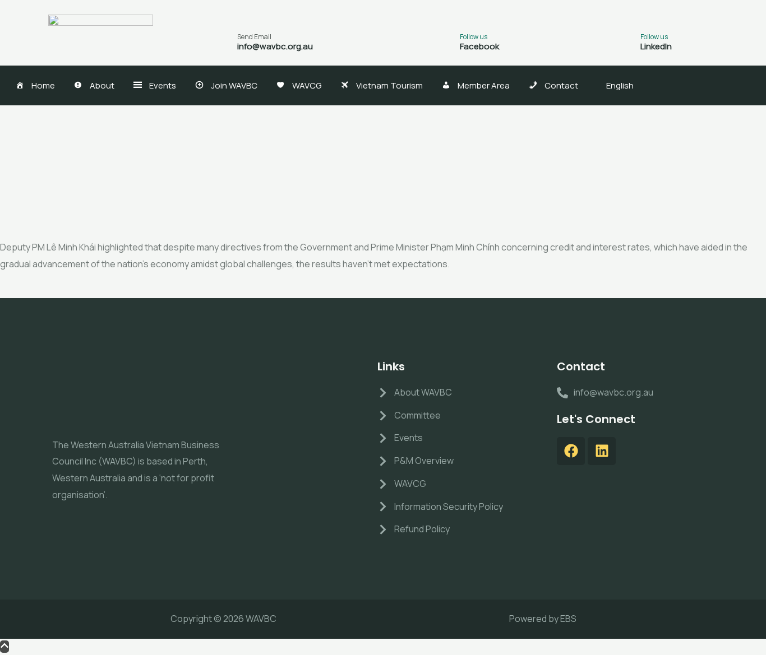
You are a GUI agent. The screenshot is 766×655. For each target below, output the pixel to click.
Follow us (473, 36)
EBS (568, 618)
